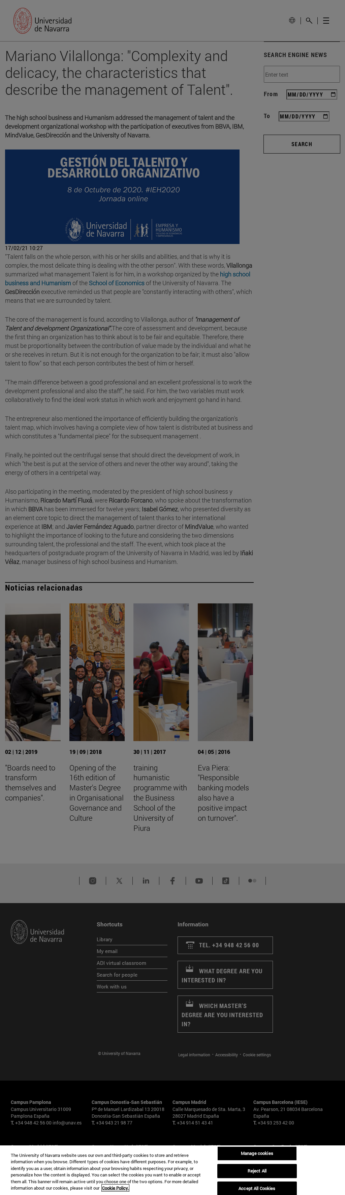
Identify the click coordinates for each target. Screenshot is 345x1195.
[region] (172, 1170)
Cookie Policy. (115, 1188)
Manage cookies (257, 1153)
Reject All (257, 1171)
